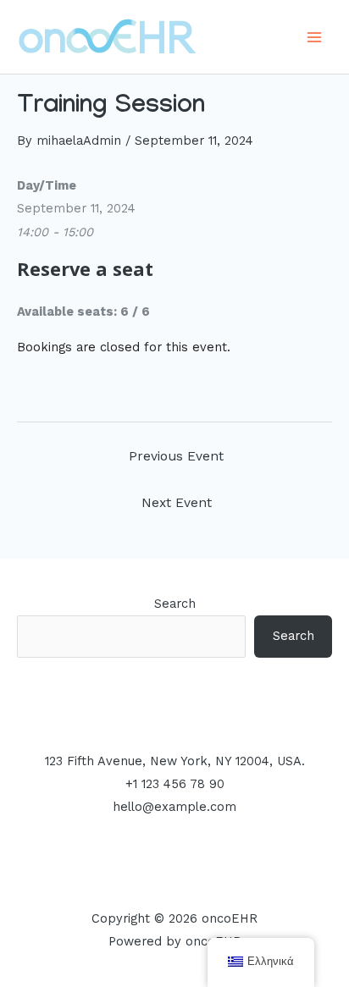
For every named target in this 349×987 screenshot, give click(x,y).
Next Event (176, 502)
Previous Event (176, 456)
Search (175, 603)
